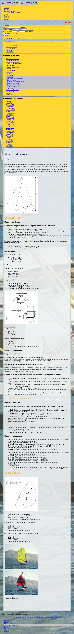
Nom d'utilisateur (8, 29)
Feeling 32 (9, 137)
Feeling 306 (10, 116)
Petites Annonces (10, 11)
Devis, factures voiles (14, 85)
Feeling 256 (10, 113)
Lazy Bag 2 (10, 88)
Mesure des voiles (13, 83)
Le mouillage (10, 91)
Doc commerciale (11, 47)
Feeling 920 (10, 105)
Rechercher (6, 26)
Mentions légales (21, 617)
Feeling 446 (10, 129)
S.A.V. (6, 14)
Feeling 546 (10, 133)
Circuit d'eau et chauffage (14, 64)
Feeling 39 (9, 141)
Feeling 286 (10, 115)
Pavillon (7, 16)
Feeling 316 (10, 118)
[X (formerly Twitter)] (8, 160)
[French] (67, 22)
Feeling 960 (10, 106)
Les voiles (9, 75)
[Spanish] (72, 22)
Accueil (6, 8)
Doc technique (10, 48)
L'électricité (9, 68)
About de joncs (12, 86)
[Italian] (71, 22)
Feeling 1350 (10, 110)
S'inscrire (7, 17)
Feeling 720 (10, 102)
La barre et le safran (12, 90)
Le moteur (9, 72)
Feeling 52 (9, 146)
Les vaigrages (10, 65)
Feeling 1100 (10, 108)
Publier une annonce (14, 13)
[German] (69, 22)
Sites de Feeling (11, 45)
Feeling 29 (9, 134)
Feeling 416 (10, 126)
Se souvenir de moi (10, 33)
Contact (6, 19)
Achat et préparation (12, 59)
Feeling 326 (10, 119)
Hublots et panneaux (12, 67)
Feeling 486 (10, 131)
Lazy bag (10, 77)
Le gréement (10, 73)
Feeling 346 (10, 121)
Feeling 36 (9, 139)
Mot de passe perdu (12, 38)
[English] (66, 22)
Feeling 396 (10, 124)
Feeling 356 (10, 123)
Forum (6, 9)
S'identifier (6, 35)
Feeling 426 (10, 128)
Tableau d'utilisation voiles (15, 81)
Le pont (8, 93)
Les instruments (11, 70)
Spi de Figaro (11, 80)
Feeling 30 (9, 136)
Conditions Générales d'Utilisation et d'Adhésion (43, 617)
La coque (9, 95)
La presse (9, 50)
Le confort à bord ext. (12, 62)
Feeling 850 (10, 103)
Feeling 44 (9, 142)
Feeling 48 (9, 144)
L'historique (10, 52)
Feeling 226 (10, 111)
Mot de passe (7, 31)
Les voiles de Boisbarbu (14, 78)
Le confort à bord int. (12, 60)
